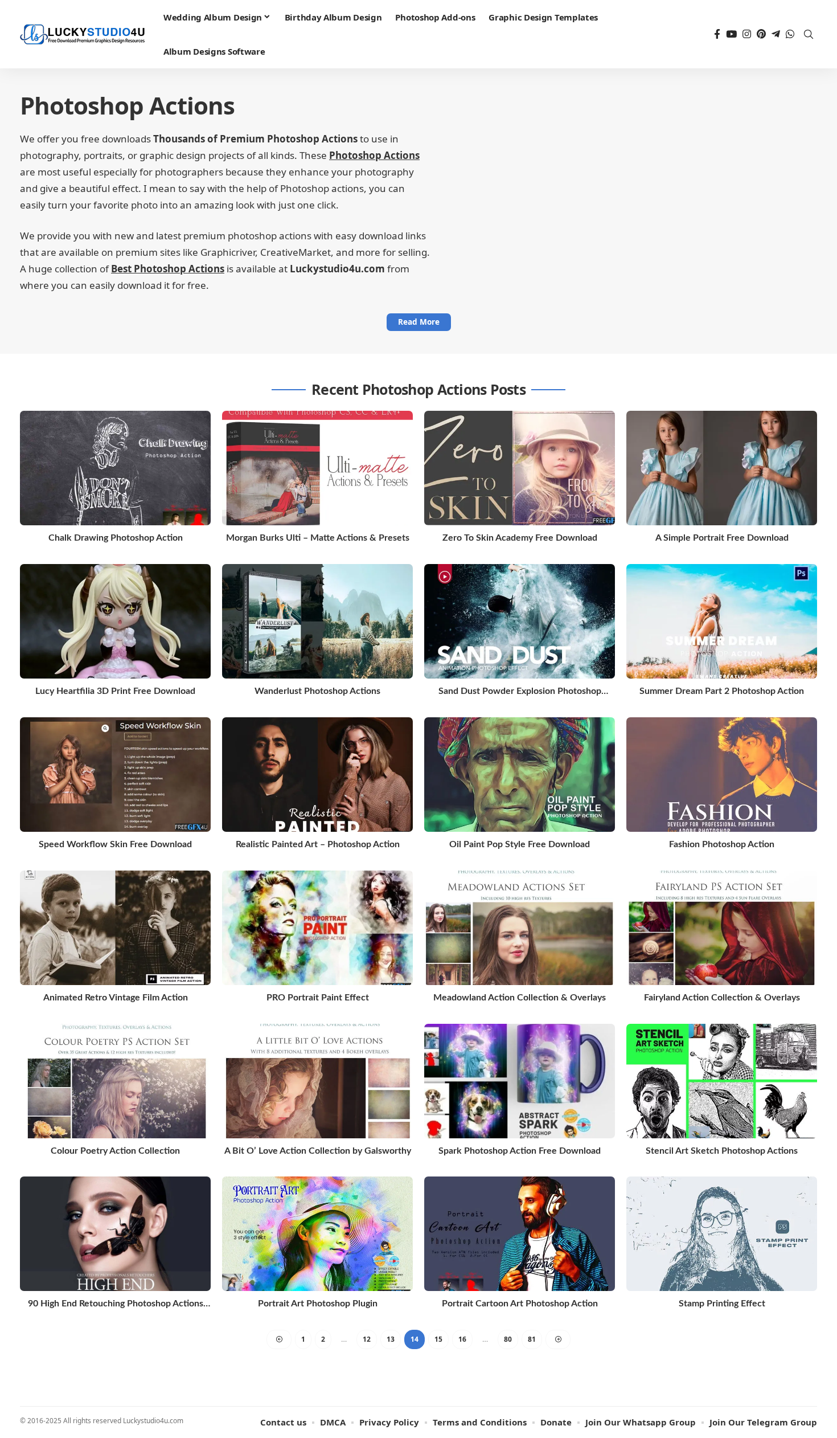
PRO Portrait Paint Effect (317, 997)
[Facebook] (717, 34)
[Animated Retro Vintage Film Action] (115, 928)
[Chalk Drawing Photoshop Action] (115, 468)
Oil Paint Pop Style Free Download (519, 844)
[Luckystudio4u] (82, 34)
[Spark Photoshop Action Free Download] (519, 1081)
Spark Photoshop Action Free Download (519, 1150)
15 (438, 1339)
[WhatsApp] (790, 34)
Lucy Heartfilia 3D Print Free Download (115, 691)
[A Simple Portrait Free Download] (721, 468)
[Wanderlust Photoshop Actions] (317, 621)
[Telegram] (776, 34)
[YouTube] (731, 34)
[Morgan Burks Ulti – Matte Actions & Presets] (317, 468)
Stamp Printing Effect (722, 1303)
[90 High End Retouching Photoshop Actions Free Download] (115, 1233)
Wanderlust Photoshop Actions (317, 691)
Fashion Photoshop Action (721, 844)
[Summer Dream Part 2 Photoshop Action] (721, 621)
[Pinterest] (761, 34)
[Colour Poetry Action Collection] (115, 1081)
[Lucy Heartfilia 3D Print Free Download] (115, 621)
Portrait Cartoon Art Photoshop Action (520, 1303)
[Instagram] (747, 34)
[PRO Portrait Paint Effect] (317, 928)
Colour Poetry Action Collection (115, 1150)
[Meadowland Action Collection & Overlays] (519, 928)
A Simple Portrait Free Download (722, 537)
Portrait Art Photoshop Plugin (318, 1303)
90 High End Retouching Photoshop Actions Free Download (115, 1304)
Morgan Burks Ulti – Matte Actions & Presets (317, 537)
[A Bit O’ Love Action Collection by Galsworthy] (317, 1081)
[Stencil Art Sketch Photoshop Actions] (721, 1081)
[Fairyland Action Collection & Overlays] (721, 928)
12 (367, 1339)
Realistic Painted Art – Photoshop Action (318, 844)
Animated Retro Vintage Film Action (115, 997)
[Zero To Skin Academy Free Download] (519, 468)
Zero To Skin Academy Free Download (519, 537)
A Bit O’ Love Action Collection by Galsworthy (317, 1150)
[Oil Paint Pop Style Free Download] (519, 774)
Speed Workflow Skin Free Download (115, 844)
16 (462, 1339)
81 (532, 1339)
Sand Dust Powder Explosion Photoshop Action (519, 692)
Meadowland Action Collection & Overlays (519, 997)
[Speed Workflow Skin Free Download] (115, 774)
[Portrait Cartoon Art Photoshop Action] (519, 1233)
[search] (808, 34)
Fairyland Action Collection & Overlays (722, 997)
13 (391, 1339)
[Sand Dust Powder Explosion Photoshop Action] (519, 621)
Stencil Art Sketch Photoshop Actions (722, 1150)
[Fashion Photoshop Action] (721, 774)
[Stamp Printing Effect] (721, 1233)
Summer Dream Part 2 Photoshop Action (721, 691)
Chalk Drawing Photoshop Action (115, 537)
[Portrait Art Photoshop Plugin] (317, 1233)
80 (508, 1339)
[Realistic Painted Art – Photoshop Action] (317, 774)
